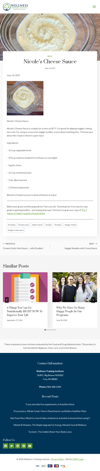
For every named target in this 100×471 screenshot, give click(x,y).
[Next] (93, 300)
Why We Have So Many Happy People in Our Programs (70, 311)
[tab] (45, 329)
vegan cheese (70, 225)
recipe (49, 225)
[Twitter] (11, 446)
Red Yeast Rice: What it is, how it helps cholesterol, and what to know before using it (50, 418)
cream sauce (23, 225)
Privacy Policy (57, 459)
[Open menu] (94, 6)
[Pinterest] (23, 446)
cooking (11, 225)
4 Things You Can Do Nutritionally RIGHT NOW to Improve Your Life (25, 311)
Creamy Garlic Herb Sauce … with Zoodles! (23, 246)
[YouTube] (29, 446)
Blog (50, 56)
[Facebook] (5, 446)
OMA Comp (78, 459)
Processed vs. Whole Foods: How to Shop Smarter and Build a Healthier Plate (50, 411)
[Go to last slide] (7, 300)
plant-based (37, 225)
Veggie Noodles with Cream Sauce (81, 246)
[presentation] (25, 287)
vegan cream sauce (16, 230)
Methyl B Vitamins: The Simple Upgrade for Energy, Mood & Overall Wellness (50, 425)
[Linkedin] (17, 446)
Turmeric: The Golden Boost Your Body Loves (50, 431)
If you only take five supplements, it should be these (50, 404)
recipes (58, 225)
